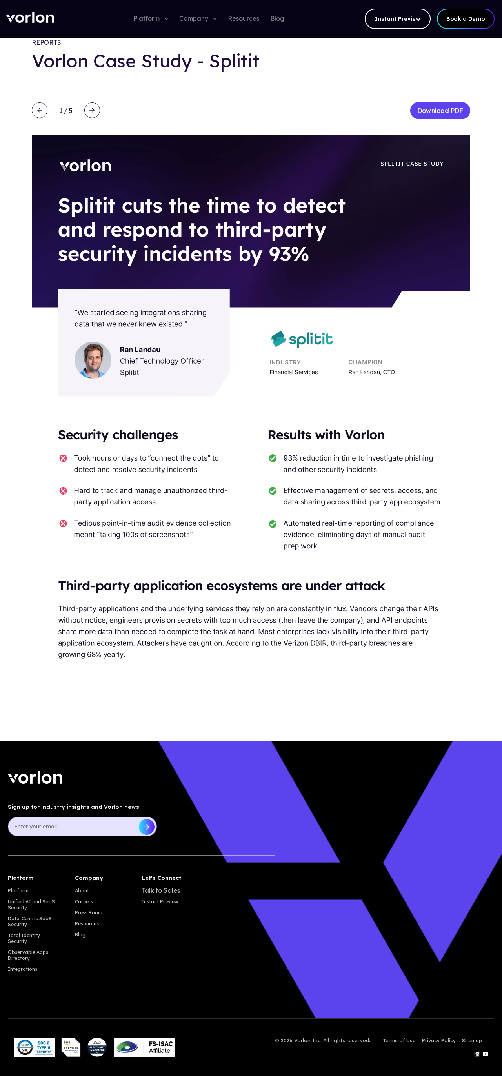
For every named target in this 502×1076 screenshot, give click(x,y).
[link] (30, 19)
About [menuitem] (82, 891)
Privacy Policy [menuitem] (439, 1040)
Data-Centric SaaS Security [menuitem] (30, 921)
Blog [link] (277, 18)
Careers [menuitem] (84, 902)
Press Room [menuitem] (88, 913)
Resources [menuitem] (87, 924)
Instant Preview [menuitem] (160, 902)
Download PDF (440, 111)
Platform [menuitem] (18, 891)
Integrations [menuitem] (22, 969)
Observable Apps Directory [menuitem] (28, 955)
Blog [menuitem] (80, 935)
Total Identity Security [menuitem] (24, 938)
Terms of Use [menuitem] (399, 1040)
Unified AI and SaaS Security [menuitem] (31, 904)
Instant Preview (397, 18)
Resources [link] (243, 18)
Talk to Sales (161, 891)
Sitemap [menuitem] (472, 1040)
